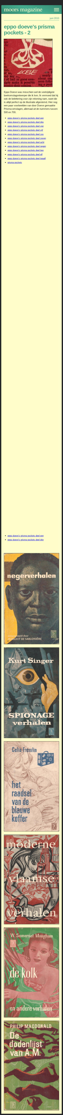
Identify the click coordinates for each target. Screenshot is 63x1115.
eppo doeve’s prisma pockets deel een (26, 118)
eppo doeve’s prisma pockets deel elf (25, 154)
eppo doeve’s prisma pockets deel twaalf (27, 158)
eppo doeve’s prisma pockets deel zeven (27, 138)
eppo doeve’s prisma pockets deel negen (27, 146)
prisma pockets (15, 162)
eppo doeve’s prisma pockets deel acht (26, 142)
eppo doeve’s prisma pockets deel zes (26, 134)
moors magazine (23, 9)
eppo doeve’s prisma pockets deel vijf (25, 130)
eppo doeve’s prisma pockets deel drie (26, 122)
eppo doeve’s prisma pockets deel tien (26, 150)
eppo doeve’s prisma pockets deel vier (26, 126)
